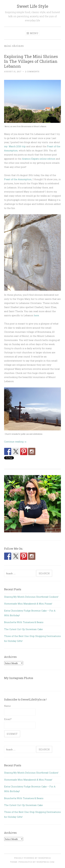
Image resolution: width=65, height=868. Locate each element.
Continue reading (15, 441)
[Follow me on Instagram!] (31, 451)
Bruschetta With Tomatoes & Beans (23, 622)
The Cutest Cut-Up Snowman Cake (23, 629)
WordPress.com (45, 862)
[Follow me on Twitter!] (15, 451)
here (36, 315)
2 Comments (32, 71)
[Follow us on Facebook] (7, 451)
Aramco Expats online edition (38, 158)
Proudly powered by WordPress (32, 858)
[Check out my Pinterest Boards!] (23, 451)
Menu (34, 33)
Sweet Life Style (32, 6)
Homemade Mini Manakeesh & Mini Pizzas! (29, 603)
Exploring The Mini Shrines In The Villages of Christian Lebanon (31, 61)
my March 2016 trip (15, 146)
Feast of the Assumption (18, 179)
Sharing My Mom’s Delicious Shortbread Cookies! (31, 596)
